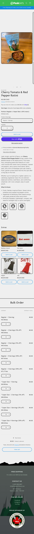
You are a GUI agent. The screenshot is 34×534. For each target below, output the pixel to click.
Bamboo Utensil (5, 248)
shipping (16, 444)
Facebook (17, 500)
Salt (18, 275)
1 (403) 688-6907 (17, 484)
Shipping (3, 101)
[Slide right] (20, 87)
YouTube (17, 504)
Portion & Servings (6, 117)
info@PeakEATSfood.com (17, 486)
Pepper (3, 275)
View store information (9, 152)
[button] (3, 3)
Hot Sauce (20, 248)
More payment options (17, 143)
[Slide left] (13, 87)
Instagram (17, 502)
